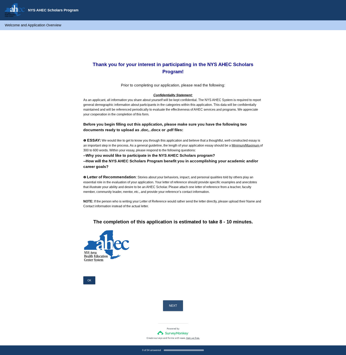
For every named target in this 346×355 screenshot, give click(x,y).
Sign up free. (193, 338)
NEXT (173, 305)
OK (89, 280)
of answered (151, 350)
